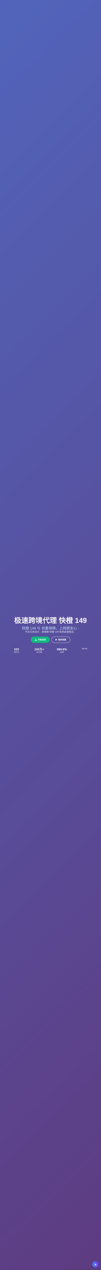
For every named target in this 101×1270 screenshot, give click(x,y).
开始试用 (42, 640)
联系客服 (62, 640)
